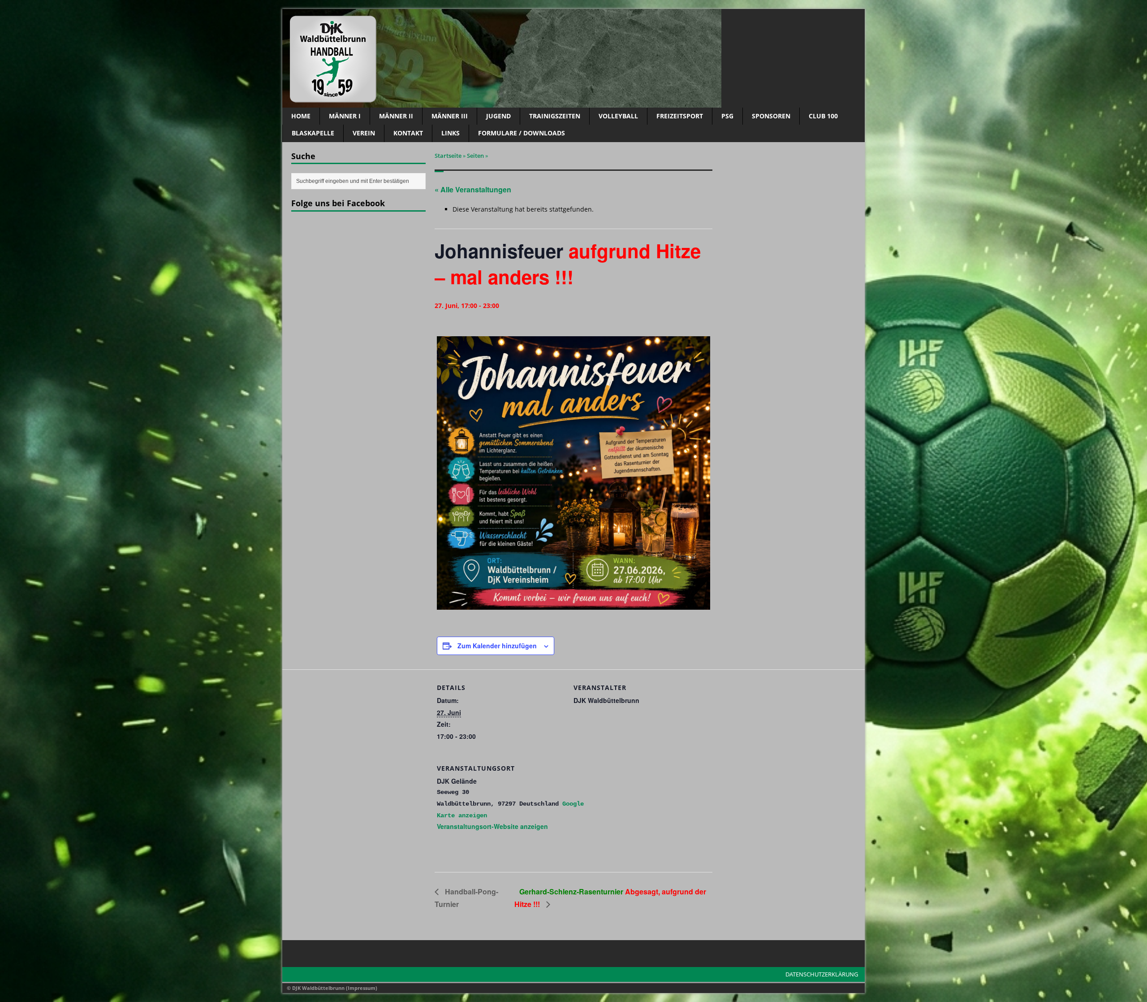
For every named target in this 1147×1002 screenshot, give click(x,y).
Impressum (361, 988)
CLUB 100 (823, 116)
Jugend (498, 116)
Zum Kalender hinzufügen (497, 645)
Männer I (345, 116)
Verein (364, 133)
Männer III (449, 116)
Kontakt (408, 133)
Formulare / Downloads (521, 133)
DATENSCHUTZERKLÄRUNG (821, 974)
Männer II (396, 116)
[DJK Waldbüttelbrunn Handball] (573, 58)
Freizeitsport (679, 116)
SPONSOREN (771, 116)
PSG (727, 116)
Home (300, 116)
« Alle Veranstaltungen (473, 189)
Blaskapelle (313, 133)
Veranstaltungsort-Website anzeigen (492, 826)
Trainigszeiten (554, 116)
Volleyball (618, 116)
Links (450, 133)
